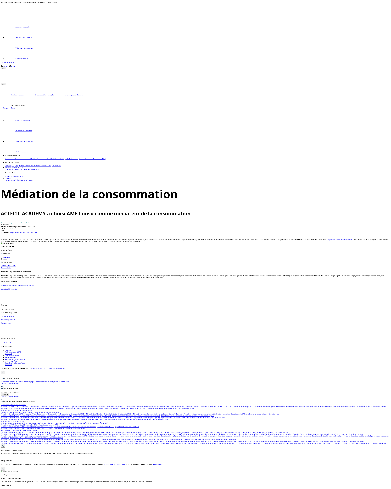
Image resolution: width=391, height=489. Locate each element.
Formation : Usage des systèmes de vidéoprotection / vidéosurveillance (309, 406)
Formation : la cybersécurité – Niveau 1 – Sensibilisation (117, 406)
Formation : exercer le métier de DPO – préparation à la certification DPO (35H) (27, 427)
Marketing (8, 166)
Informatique (17, 430)
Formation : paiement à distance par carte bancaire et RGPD (224, 434)
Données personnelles (12, 355)
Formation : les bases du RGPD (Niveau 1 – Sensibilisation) (20, 406)
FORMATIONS (6, 257)
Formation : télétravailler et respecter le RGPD (163, 408)
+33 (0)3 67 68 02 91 (8, 316)
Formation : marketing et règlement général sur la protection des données (180, 434)
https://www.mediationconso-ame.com (340, 239)
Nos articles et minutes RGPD (14, 176)
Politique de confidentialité (114, 464)
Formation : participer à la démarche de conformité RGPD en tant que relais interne (360, 406)
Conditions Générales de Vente (15, 363)
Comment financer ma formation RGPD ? (92, 159)
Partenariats (8, 354)
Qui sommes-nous (21, 180)
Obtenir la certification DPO (14, 169)
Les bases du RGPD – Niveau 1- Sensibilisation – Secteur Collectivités (94, 414)
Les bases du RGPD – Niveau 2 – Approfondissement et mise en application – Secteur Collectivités (150, 414)
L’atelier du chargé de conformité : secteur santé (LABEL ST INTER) (62, 417)
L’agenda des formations (70, 159)
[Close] (3, 372)
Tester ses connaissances (31, 169)
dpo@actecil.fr (158, 464)
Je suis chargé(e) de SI (84, 423)
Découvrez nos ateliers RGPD (25, 159)
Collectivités (34, 166)
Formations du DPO (7, 425)
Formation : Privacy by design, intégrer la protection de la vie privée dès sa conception (29, 408)
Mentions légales (10, 357)
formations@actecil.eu (8, 319)
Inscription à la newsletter (9, 289)
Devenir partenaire (7, 342)
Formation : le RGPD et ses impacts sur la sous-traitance (249, 414)
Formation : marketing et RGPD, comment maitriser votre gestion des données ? (259, 406)
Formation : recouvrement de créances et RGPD (16, 419)
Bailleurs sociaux (24, 166)
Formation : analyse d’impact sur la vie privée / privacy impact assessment (136, 416)
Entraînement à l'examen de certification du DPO (70, 428)
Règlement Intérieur (11, 361)
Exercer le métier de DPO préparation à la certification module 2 (118, 427)
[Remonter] (1, 487)
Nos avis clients (10, 180)
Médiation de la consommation (15, 359)
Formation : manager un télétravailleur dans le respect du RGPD (126, 408)
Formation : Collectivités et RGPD (12, 414)
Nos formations (10, 159)
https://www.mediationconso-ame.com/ (23, 232)
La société (8, 350)
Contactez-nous (6, 323)
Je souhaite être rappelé (186, 408)
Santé (16, 166)
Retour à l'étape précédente (10, 383)
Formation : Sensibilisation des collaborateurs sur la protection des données (160, 406)
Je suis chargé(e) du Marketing (66, 423)
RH (13, 166)
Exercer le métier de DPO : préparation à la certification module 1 (75, 427)
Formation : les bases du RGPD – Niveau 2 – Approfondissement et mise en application (69, 406)
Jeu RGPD (58, 159)
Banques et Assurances (35, 412)
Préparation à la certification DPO (26, 425)
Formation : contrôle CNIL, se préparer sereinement (135, 419)
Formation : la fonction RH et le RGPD (14, 432)
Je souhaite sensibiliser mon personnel (13, 405)
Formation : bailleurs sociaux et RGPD (59, 416)
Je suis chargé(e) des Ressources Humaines (40, 423)
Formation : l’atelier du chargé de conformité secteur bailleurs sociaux (23, 416)
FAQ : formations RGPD (13, 352)
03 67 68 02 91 (8, 267)
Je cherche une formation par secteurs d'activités (16, 410)
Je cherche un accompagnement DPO (13, 423)
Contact (29, 180)
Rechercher (5, 394)
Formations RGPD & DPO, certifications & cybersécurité (47, 368)
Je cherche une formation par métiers (13, 421)
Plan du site (8, 365)
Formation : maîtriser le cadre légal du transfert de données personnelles (81, 408)
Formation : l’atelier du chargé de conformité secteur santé (19, 417)
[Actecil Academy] (6, 15)
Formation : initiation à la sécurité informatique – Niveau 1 (205, 406)
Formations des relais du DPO (48, 425)
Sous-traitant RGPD (44, 166)
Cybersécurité (56, 166)
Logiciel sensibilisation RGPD (45, 159)
